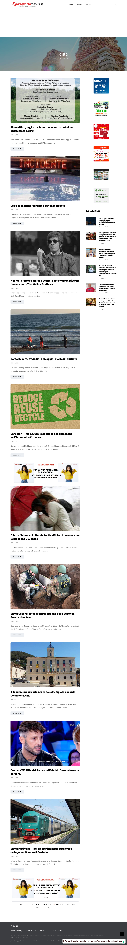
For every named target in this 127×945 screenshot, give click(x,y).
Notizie (79, 5)
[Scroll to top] (122, 934)
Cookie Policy (30, 930)
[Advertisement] (63, 23)
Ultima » (50, 908)
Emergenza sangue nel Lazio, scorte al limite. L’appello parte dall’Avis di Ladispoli (107, 287)
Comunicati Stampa (56, 930)
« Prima (21, 905)
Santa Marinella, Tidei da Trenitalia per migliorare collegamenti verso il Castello (41, 850)
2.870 (37, 908)
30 (38, 905)
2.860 (72, 905)
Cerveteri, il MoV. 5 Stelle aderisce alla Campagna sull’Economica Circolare (41, 435)
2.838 (45, 905)
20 (36, 905)
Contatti (41, 930)
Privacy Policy (16, 930)
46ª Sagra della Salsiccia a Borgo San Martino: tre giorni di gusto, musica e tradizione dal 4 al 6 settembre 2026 (107, 236)
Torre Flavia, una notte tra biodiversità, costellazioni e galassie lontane (107, 221)
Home (71, 5)
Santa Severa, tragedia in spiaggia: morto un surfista (44, 359)
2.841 (57, 905)
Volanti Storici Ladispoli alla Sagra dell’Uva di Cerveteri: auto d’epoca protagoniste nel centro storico (107, 303)
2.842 (61, 905)
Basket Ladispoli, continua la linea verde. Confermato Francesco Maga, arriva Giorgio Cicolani (107, 253)
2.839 (49, 905)
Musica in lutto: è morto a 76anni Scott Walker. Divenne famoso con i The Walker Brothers (45, 282)
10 (33, 905)
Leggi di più (17, 148)
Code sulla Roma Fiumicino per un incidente (38, 205)
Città (87, 5)
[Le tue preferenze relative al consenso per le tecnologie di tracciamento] (124, 942)
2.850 (68, 905)
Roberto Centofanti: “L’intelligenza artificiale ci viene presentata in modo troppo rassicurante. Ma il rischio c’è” (107, 270)
